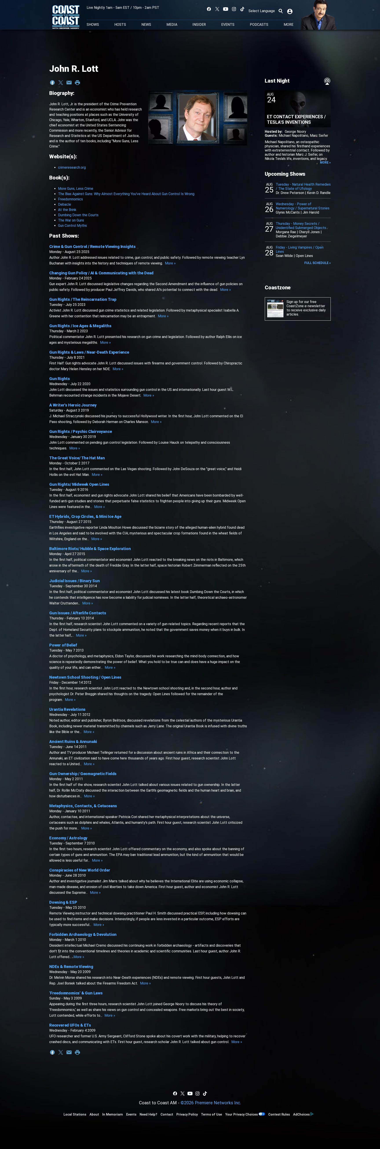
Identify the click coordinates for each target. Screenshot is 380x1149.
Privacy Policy (187, 1114)
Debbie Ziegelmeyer (291, 236)
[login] (290, 11)
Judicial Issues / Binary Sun (74, 580)
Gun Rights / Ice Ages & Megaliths (80, 325)
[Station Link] (66, 17)
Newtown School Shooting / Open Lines (85, 677)
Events (227, 25)
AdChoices (301, 1114)
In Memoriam (112, 1114)
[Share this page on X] (61, 82)
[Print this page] (77, 82)
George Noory (295, 131)
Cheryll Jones (309, 232)
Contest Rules (279, 1114)
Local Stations (75, 1114)
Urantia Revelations (67, 709)
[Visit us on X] (217, 9)
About (94, 1114)
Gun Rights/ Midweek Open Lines (79, 484)
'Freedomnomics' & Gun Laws (76, 993)
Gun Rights (59, 378)
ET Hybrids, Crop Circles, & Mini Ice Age (85, 516)
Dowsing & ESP (63, 902)
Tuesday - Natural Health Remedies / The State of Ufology (303, 186)
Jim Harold (311, 212)
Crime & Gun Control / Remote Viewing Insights (92, 246)
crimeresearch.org (72, 167)
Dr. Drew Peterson (290, 193)
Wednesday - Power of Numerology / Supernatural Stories (302, 206)
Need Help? (148, 1114)
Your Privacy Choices (241, 1114)
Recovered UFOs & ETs (70, 1025)
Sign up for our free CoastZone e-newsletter (306, 304)
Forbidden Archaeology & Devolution (83, 934)
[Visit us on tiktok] (242, 9)
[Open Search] (280, 11)
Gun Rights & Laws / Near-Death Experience (89, 352)
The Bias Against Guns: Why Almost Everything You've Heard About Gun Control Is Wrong (126, 194)
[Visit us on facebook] (209, 9)
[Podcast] (327, 81)
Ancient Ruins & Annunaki (73, 741)
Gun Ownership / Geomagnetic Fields (83, 773)
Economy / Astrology (68, 838)
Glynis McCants (288, 212)
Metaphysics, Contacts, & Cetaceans (83, 806)
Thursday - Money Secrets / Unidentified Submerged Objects (301, 226)
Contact (167, 1114)
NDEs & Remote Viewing (71, 966)
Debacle (64, 204)
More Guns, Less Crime (75, 189)
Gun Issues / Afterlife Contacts (77, 613)
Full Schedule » (317, 263)
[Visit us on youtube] (225, 9)
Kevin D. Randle (319, 193)
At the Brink (67, 210)
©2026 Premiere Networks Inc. (211, 1102)
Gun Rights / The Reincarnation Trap (82, 299)
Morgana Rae (286, 232)
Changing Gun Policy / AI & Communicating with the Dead (101, 273)
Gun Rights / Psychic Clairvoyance (80, 431)
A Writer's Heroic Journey (73, 405)
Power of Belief (63, 645)
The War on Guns (71, 220)
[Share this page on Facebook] (52, 82)
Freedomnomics (70, 199)
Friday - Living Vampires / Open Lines (299, 249)
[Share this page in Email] (69, 82)
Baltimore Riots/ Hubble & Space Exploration (90, 548)
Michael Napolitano (293, 135)
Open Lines (304, 256)
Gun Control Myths (72, 226)
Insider (199, 25)
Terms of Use (211, 1114)
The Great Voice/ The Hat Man (77, 458)
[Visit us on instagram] (234, 9)
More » (170, 263)
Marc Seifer (319, 135)
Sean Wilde (284, 256)
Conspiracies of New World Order (79, 870)
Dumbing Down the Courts (78, 215)
